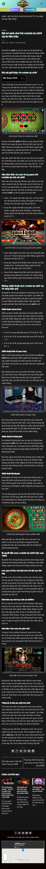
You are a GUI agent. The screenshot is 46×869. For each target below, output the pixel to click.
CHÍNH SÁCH (34, 837)
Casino (4, 30)
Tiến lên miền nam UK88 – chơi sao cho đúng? (38, 789)
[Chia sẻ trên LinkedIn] (33, 751)
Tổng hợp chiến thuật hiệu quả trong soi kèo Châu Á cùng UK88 (34, 763)
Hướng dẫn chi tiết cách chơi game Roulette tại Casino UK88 (22, 790)
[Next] (43, 796)
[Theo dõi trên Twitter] (19, 833)
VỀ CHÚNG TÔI (12, 837)
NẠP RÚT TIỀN (24, 837)
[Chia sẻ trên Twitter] (21, 751)
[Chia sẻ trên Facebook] (17, 751)
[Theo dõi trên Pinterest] (23, 833)
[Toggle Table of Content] (21, 78)
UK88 (4, 16)
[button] (3, 4)
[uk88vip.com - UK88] (23, 4)
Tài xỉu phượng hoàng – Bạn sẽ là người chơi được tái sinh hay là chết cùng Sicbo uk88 (7, 792)
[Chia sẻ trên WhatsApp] (13, 751)
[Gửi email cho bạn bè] (25, 751)
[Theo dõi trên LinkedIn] (26, 833)
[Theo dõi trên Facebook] (15, 833)
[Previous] (2, 796)
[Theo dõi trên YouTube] (30, 833)
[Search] (42, 4)
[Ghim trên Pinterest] (29, 751)
